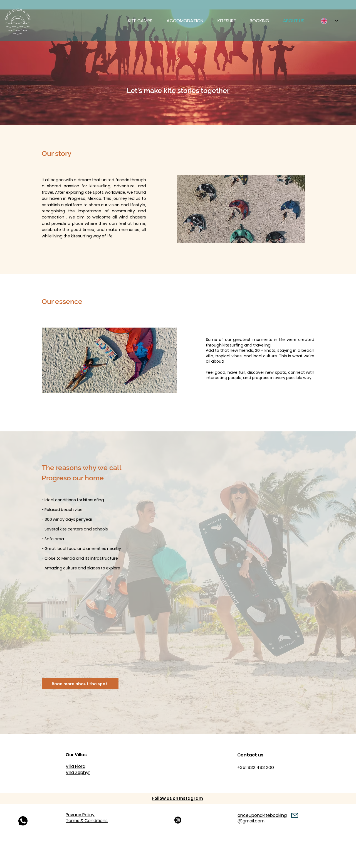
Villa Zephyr (78, 772)
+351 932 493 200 (255, 767)
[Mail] (294, 815)
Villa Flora (75, 766)
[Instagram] (177, 820)
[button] (140, 21)
